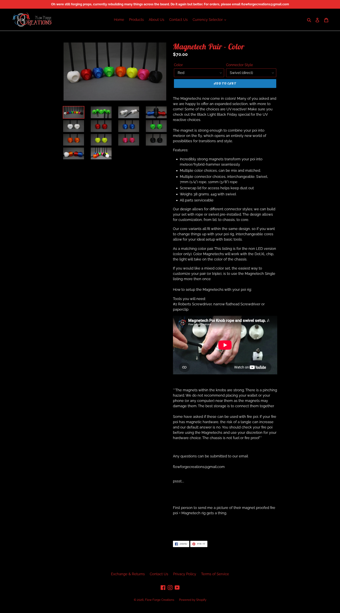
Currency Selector (208, 20)
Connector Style (239, 65)
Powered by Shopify (192, 600)
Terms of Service (215, 574)
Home (119, 20)
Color (178, 65)
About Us (156, 20)
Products (136, 20)
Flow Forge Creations (159, 600)
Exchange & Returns (128, 574)
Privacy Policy (184, 574)
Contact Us (178, 20)
